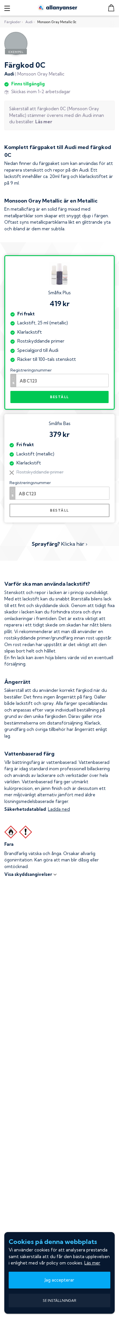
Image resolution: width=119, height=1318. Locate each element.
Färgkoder (12, 22)
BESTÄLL (59, 397)
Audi (29, 22)
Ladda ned (59, 809)
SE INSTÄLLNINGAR (59, 1300)
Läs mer (92, 1263)
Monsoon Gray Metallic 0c (56, 22)
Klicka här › (59, 544)
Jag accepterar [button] (59, 1280)
